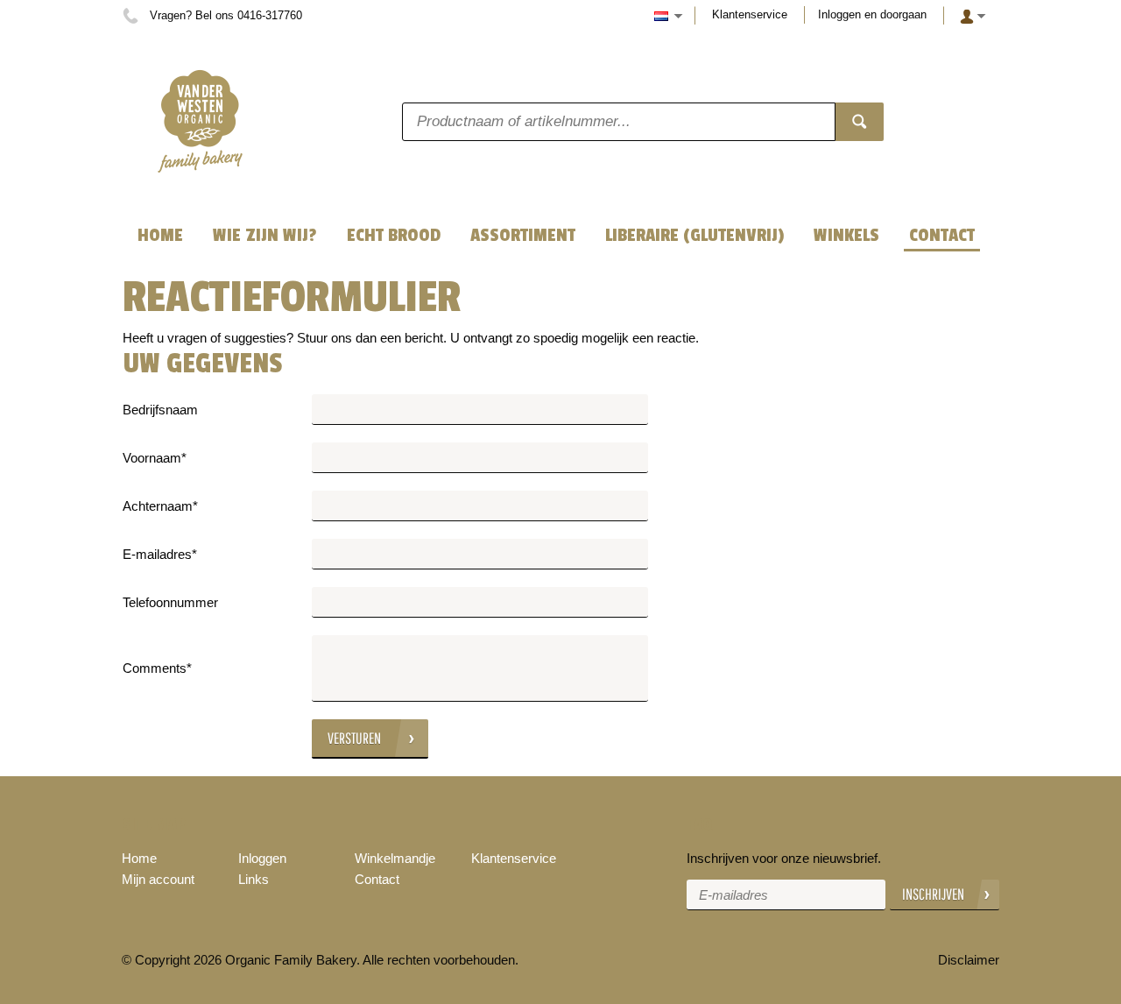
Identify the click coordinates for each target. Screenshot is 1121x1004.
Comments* (157, 668)
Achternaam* (160, 505)
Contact (377, 879)
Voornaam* (155, 457)
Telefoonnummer (170, 602)
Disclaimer (968, 959)
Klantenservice (749, 14)
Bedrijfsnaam (160, 409)
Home (139, 858)
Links (253, 879)
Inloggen (262, 858)
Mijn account (158, 879)
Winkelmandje (395, 858)
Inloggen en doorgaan (872, 14)
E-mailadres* (160, 554)
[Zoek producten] (859, 122)
